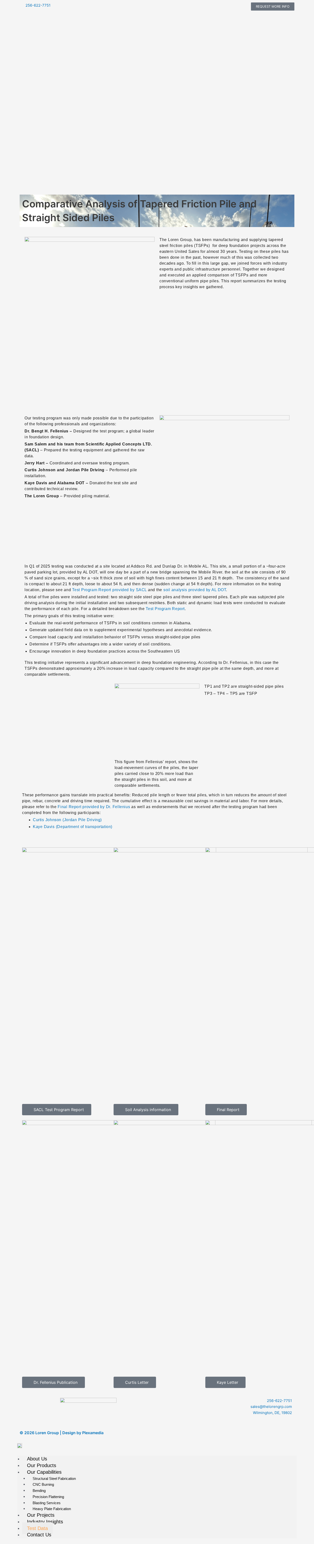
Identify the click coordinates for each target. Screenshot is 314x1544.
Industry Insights (45, 1521)
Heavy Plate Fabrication (52, 1509)
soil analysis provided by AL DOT (194, 590)
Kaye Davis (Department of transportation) (72, 827)
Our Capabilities (44, 1472)
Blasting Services (47, 1503)
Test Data (37, 1528)
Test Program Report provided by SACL (109, 590)
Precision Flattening (48, 1497)
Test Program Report (165, 609)
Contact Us (39, 1534)
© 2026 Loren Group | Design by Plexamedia (62, 1432)
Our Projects (40, 1515)
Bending (39, 1490)
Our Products (41, 1465)
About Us (37, 1458)
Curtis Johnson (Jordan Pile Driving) (67, 820)
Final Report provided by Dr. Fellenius (94, 807)
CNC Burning (43, 1484)
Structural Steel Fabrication (54, 1478)
